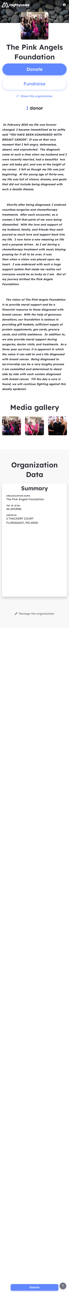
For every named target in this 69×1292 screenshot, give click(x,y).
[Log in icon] (64, 4)
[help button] (63, 1286)
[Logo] (15, 4)
